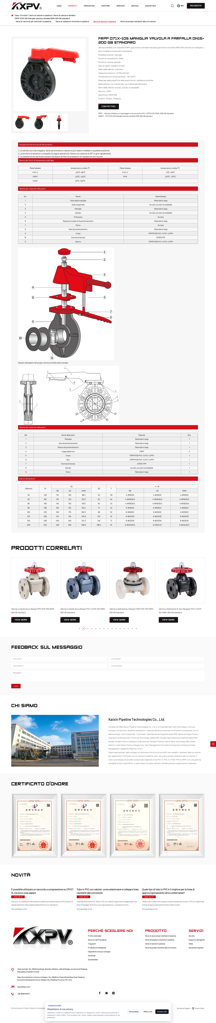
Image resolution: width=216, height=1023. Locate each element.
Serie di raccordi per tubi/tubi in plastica (33, 21)
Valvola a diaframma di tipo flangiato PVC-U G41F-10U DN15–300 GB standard (131, 611)
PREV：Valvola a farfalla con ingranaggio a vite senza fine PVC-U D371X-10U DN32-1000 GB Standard (136, 113)
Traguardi (92, 944)
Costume (105, 5)
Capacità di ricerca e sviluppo (99, 951)
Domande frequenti (196, 948)
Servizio (121, 5)
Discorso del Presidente (97, 940)
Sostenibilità (93, 959)
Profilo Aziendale (94, 936)
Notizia (134, 5)
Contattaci (150, 5)
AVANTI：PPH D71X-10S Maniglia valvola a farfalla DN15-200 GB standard (125, 116)
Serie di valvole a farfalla (64, 15)
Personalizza (134, 1012)
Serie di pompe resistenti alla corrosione (138, 21)
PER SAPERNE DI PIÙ (19, 909)
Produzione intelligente (97, 948)
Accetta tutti (162, 1012)
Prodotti (72, 5)
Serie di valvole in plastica (40, 15)
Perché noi (89, 5)
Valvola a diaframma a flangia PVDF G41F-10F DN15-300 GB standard (82, 611)
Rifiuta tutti (148, 1012)
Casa (59, 5)
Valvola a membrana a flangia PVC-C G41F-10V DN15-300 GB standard (33, 611)
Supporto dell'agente (197, 940)
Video (191, 944)
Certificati (92, 956)
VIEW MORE (21, 620)
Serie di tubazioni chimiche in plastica (72, 21)
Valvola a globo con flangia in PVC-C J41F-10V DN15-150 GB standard (181, 611)
